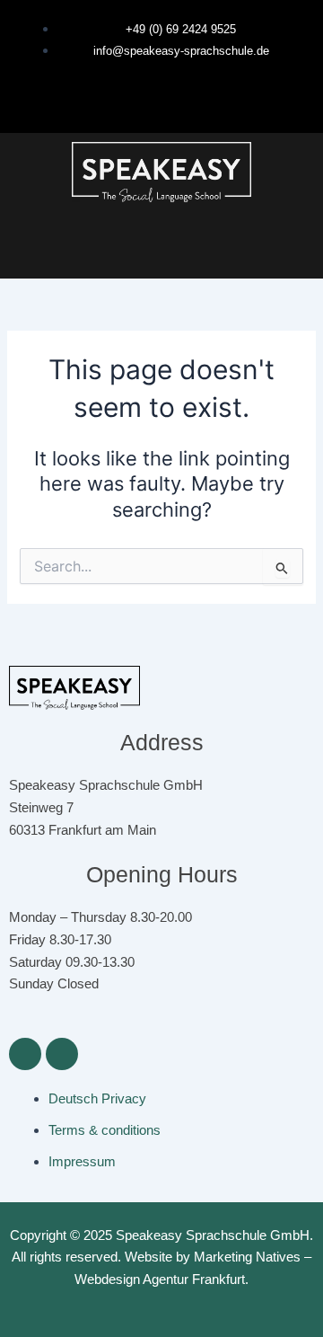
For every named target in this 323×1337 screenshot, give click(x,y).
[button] (161, 249)
